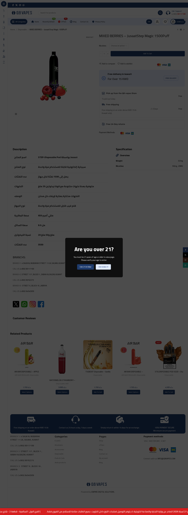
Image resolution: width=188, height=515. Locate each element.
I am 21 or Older (85, 266)
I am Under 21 (103, 266)
